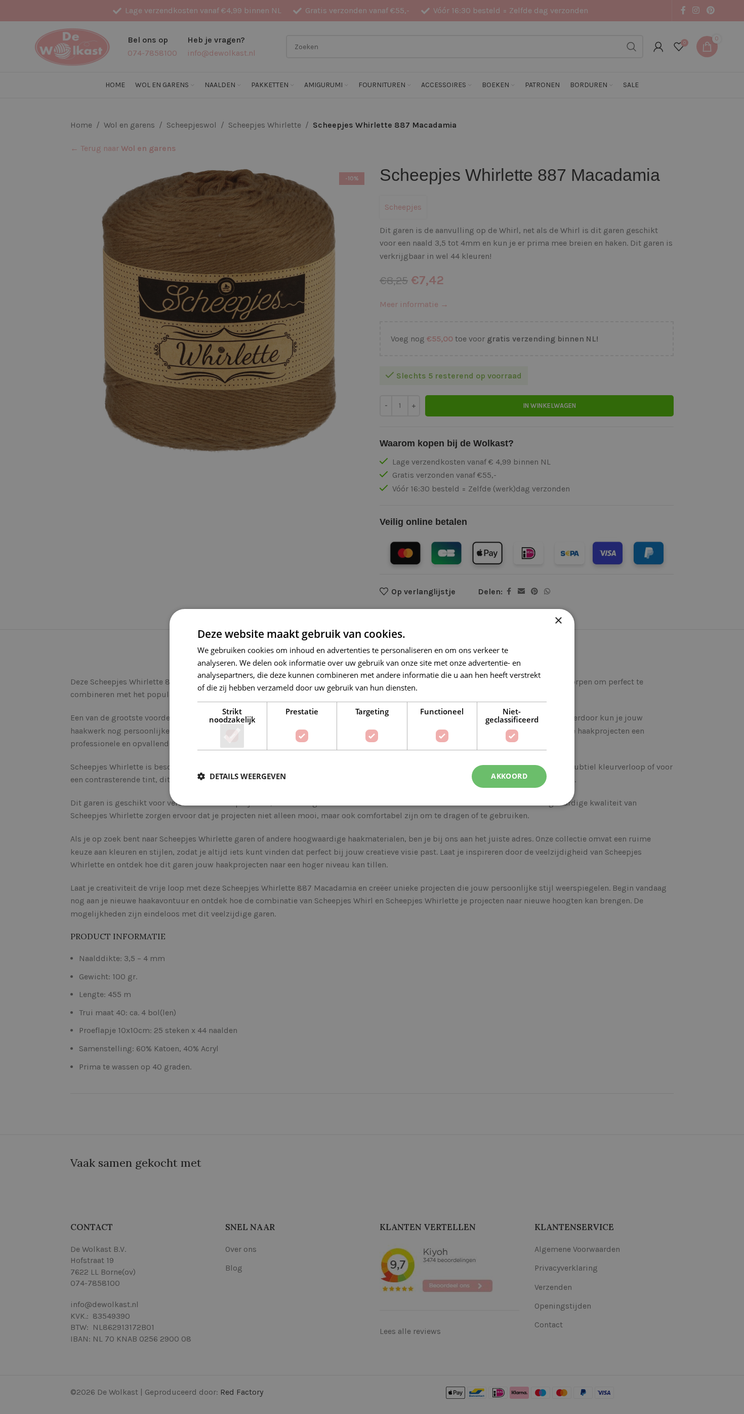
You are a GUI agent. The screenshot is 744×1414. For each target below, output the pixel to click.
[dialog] (372, 707)
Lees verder (440, 687)
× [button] (558, 620)
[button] (241, 776)
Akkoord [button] (509, 776)
